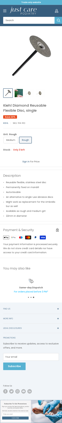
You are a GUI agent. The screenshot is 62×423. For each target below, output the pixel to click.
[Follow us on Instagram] (17, 391)
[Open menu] (4, 11)
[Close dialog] (60, 401)
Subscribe (14, 366)
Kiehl (5, 123)
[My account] (56, 11)
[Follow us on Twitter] (11, 391)
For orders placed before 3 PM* (31, 291)
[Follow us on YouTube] (23, 391)
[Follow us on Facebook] (5, 391)
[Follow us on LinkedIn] (29, 391)
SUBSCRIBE (15, 418)
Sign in (26, 161)
